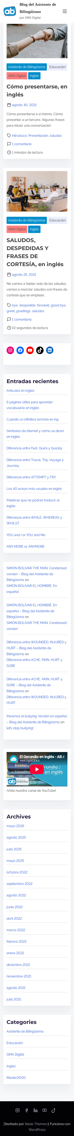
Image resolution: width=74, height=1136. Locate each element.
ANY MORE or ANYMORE (26, 546)
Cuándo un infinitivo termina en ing (33, 419)
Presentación (38, 136)
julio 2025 (14, 849)
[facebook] (26, 1112)
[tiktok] (54, 1112)
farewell (43, 305)
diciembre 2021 (18, 965)
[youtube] (45, 1112)
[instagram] (17, 1112)
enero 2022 (15, 953)
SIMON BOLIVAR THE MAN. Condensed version (37, 626)
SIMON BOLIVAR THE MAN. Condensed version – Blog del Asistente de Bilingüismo (37, 574)
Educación (57, 67)
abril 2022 (14, 918)
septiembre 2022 (19, 884)
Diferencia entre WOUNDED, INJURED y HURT (36, 700)
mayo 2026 (15, 826)
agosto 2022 (16, 895)
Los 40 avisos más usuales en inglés (34, 489)
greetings (23, 311)
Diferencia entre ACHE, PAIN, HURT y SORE (34, 663)
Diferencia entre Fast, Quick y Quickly (34, 448)
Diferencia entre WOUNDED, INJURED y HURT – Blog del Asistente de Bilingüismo (36, 648)
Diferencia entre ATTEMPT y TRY (31, 477)
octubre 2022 (17, 872)
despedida (27, 305)
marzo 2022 (16, 930)
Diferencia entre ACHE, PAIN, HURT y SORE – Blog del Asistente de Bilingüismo (34, 685)
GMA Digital (17, 76)
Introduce (19, 136)
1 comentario (22, 144)
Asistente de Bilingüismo (26, 67)
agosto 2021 (16, 988)
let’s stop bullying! (20, 728)
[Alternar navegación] (65, 11)
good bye (58, 305)
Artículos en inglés (20, 391)
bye (15, 305)
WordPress (37, 1130)
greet (11, 311)
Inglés (34, 76)
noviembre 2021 (19, 976)
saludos (56, 136)
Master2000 (16, 1078)
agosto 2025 (16, 837)
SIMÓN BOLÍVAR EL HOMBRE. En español (32, 589)
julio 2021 (14, 999)
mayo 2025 (15, 861)
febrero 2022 (17, 942)
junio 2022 (15, 907)
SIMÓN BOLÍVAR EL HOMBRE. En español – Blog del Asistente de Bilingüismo (32, 611)
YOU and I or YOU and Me (26, 535)
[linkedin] (36, 1112)
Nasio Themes (36, 1124)
